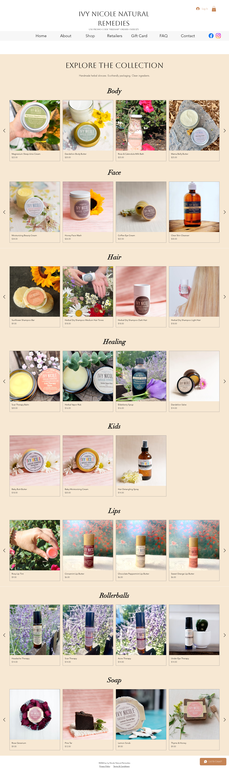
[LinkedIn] (218, 35)
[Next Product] (225, 131)
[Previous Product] (4, 131)
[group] (114, 130)
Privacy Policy (104, 766)
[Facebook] (211, 35)
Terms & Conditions (121, 766)
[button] (214, 9)
